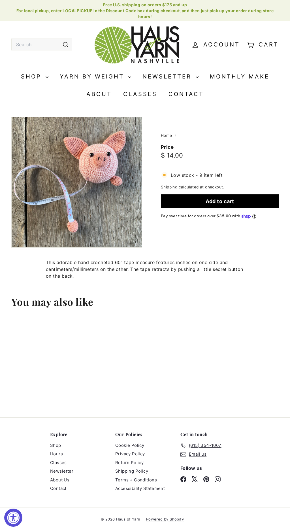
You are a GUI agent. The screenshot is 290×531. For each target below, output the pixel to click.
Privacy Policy (130, 453)
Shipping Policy (131, 471)
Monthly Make (239, 76)
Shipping (169, 187)
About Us (59, 480)
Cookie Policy (129, 445)
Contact (186, 94)
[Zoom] (77, 182)
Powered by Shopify (165, 519)
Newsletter (168, 76)
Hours (56, 453)
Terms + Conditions (136, 480)
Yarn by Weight (93, 76)
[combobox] (41, 44)
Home (167, 135)
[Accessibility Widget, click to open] (13, 518)
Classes (140, 94)
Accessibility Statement (140, 488)
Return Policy (129, 462)
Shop (32, 76)
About (99, 94)
